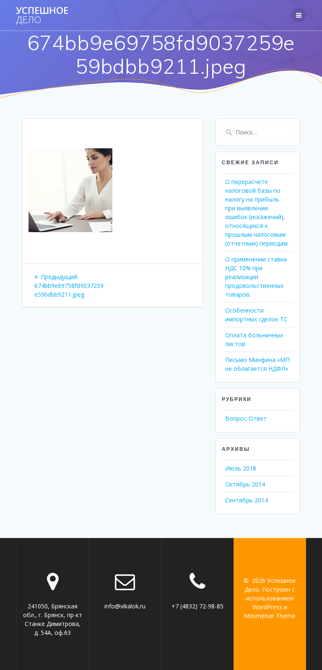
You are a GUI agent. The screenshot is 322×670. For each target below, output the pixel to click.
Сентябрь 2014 (246, 500)
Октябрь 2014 (245, 484)
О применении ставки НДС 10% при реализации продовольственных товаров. (256, 276)
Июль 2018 (240, 468)
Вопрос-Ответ (246, 418)
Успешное (42, 15)
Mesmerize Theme (269, 616)
